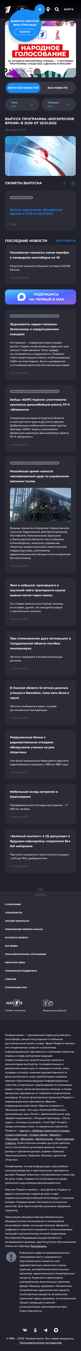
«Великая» (27, 1138)
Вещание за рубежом (54, 1010)
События (10, 979)
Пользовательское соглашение (25, 954)
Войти (69, 9)
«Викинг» (55, 1134)
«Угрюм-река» (38, 1134)
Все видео (11, 946)
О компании (13, 904)
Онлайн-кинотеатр (17, 921)
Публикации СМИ (16, 987)
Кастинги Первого (16, 937)
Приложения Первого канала (24, 929)
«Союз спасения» (16, 1134)
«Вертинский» (44, 1138)
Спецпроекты (13, 912)
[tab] (23, 88)
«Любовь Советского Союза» (50, 1130)
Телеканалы (39, 1246)
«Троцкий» (12, 1138)
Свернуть (40, 894)
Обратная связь (15, 962)
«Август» (24, 1130)
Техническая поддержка (21, 970)
